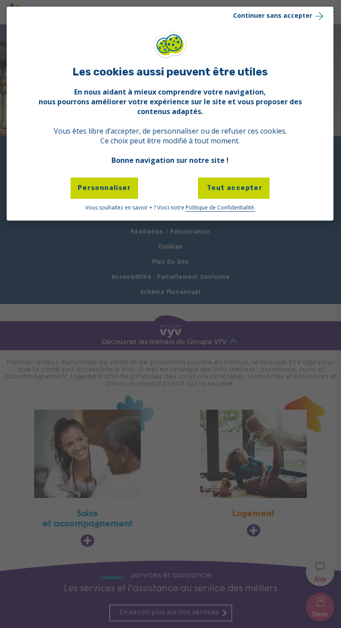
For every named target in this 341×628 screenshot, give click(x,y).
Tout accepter (234, 188)
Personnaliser (104, 188)
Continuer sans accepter (272, 15)
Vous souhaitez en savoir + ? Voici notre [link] (170, 207)
